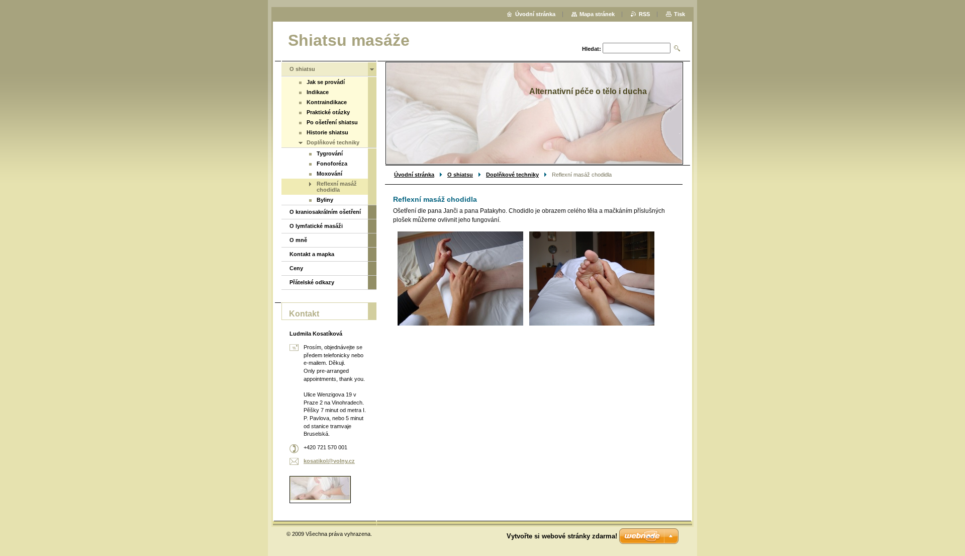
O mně (298, 240)
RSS (644, 14)
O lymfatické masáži (316, 226)
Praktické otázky (328, 112)
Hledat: (591, 49)
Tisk (679, 14)
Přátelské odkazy (312, 282)
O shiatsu (460, 175)
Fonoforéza (332, 164)
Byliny (325, 200)
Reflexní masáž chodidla (337, 187)
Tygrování (330, 153)
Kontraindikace (327, 102)
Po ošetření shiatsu (332, 122)
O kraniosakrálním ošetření (325, 212)
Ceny (296, 268)
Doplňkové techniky (512, 175)
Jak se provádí (326, 82)
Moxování (329, 174)
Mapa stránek (597, 14)
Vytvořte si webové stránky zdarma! (562, 536)
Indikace (318, 92)
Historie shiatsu (327, 132)
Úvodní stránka (414, 175)
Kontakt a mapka (312, 254)
